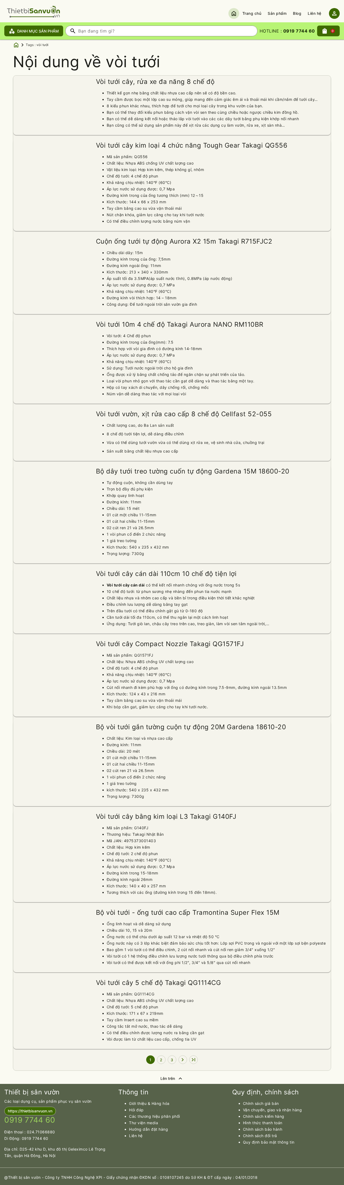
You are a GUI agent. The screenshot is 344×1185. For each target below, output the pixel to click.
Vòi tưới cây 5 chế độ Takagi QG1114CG (158, 983)
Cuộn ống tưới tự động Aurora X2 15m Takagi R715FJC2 (184, 241)
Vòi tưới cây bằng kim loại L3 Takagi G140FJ (166, 816)
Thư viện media (143, 1122)
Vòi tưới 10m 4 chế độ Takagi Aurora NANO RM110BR (179, 324)
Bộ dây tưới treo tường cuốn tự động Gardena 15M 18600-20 (192, 471)
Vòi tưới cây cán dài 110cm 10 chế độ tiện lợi (166, 574)
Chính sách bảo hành (262, 1129)
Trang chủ (251, 13)
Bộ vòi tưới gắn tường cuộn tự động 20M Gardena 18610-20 (191, 727)
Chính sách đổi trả (260, 1135)
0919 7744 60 (35, 1138)
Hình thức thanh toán (262, 1122)
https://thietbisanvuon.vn (30, 1111)
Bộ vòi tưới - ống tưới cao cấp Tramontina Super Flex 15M (188, 912)
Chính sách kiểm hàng (263, 1116)
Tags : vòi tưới (37, 45)
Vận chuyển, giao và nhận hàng (272, 1110)
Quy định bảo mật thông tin (269, 1142)
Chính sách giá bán (261, 1103)
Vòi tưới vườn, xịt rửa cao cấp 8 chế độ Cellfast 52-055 (184, 414)
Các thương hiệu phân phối (154, 1116)
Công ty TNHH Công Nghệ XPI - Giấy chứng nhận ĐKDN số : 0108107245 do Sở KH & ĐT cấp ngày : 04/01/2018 (151, 1177)
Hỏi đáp (136, 1110)
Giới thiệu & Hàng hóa (149, 1103)
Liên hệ (314, 13)
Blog (297, 13)
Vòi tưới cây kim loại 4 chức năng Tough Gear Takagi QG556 (192, 145)
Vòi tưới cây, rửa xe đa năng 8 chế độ (155, 82)
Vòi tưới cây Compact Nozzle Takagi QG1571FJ (170, 644)
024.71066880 (41, 1132)
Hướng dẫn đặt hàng (148, 1129)
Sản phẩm (277, 13)
